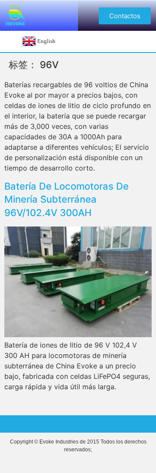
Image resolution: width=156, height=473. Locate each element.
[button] (125, 15)
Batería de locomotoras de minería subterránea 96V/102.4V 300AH (66, 200)
